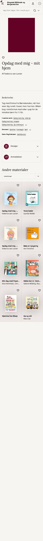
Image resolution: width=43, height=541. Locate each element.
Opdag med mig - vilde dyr (22, 118)
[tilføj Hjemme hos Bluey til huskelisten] (18, 290)
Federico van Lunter (13, 73)
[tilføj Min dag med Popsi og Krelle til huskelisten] (18, 255)
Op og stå (28, 316)
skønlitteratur (21, 134)
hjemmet (13, 129)
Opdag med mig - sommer (9, 246)
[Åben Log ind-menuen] (33, 3)
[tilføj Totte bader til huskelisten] (39, 185)
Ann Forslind (29, 249)
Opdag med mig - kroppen (10, 121)
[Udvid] (26, 125)
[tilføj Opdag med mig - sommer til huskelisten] (18, 220)
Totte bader (28, 211)
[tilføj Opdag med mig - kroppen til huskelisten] (18, 185)
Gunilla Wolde (29, 214)
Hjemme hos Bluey (10, 316)
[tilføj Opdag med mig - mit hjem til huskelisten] (3, 57)
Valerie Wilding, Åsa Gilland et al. (32, 284)
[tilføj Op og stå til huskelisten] (39, 290)
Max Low (27, 319)
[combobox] (21, 10)
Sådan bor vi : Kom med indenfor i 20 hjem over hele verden (31, 281)
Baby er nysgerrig (31, 246)
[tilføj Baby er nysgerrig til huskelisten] (39, 220)
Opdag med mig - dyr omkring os (13, 125)
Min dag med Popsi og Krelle (10, 281)
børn (26, 129)
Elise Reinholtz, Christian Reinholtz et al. (10, 284)
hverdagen (20, 129)
